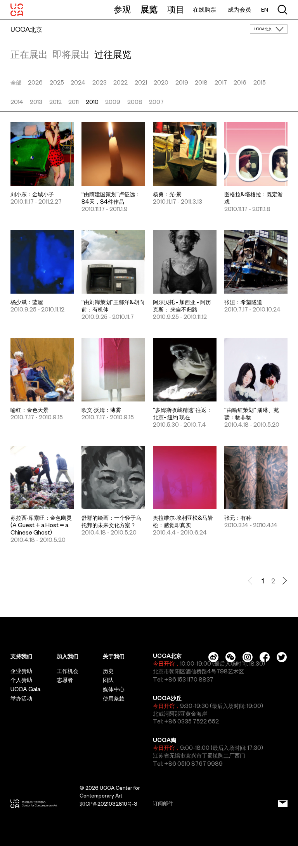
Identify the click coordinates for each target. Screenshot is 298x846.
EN (264, 9)
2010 (92, 102)
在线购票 (204, 9)
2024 (78, 82)
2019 (181, 82)
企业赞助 (21, 671)
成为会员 (239, 9)
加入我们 (67, 656)
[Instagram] (247, 657)
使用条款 (114, 698)
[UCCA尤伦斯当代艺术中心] (16, 9)
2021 (141, 82)
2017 (221, 82)
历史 (108, 671)
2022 (120, 82)
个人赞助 (21, 680)
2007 (156, 102)
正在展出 (29, 54)
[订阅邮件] (282, 803)
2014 (16, 102)
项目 (175, 9)
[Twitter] (281, 657)
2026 (35, 82)
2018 (201, 82)
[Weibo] (213, 657)
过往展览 (113, 54)
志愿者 (65, 680)
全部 (15, 82)
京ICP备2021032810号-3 (108, 803)
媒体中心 (114, 689)
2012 (55, 102)
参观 (122, 9)
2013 (36, 102)
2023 (99, 82)
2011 (73, 102)
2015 (259, 82)
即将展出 (71, 54)
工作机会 (67, 671)
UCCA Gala (25, 689)
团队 (108, 680)
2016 (240, 82)
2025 (57, 82)
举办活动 (21, 698)
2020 (161, 82)
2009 (112, 102)
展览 (149, 9)
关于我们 (114, 656)
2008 (134, 102)
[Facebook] (264, 657)
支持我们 (21, 656)
